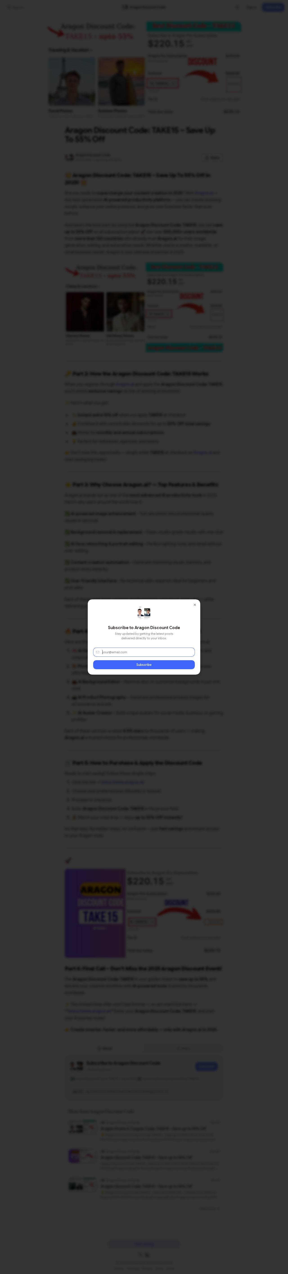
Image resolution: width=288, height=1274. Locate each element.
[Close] (195, 605)
